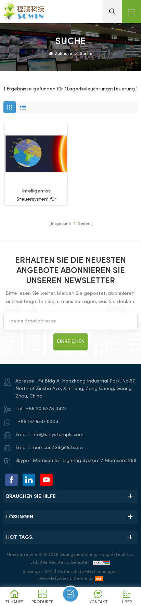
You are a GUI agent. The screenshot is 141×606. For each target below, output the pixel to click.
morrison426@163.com (57, 448)
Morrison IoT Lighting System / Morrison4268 (85, 461)
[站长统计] (101, 563)
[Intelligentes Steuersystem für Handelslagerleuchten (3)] (36, 154)
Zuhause (63, 54)
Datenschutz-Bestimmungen (87, 572)
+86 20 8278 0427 (46, 409)
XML (48, 572)
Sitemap (31, 572)
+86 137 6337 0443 (38, 422)
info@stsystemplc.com (57, 435)
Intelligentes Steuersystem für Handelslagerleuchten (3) (36, 196)
